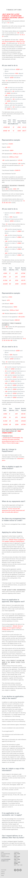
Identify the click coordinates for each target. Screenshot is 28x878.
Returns (3, 873)
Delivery (3, 871)
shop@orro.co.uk (4, 860)
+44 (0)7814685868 (5, 859)
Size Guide (3, 869)
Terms (2, 875)
